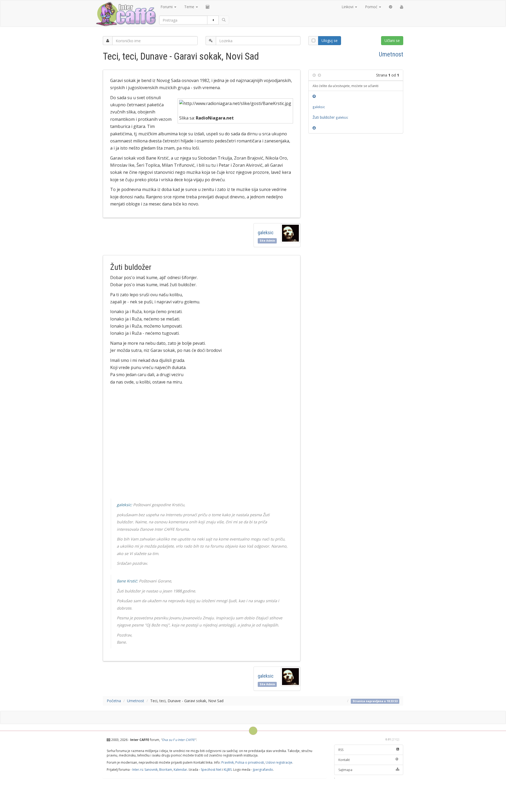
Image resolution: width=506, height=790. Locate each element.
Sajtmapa (345, 770)
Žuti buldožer (330, 117)
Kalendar (180, 769)
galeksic (266, 232)
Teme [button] (189, 6)
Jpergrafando (263, 769)
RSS (340, 750)
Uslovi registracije (279, 762)
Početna (114, 700)
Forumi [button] (167, 6)
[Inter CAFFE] (126, 14)
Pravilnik (227, 762)
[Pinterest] (390, 6)
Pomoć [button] (371, 6)
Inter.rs (137, 769)
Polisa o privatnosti (249, 762)
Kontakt (344, 760)
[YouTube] (401, 6)
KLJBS (228, 769)
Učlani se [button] (392, 40)
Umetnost (391, 54)
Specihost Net (211, 769)
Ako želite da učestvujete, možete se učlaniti (345, 86)
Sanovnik (151, 769)
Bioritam (165, 769)
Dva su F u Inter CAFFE (178, 740)
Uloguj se (330, 40)
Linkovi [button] (348, 6)
